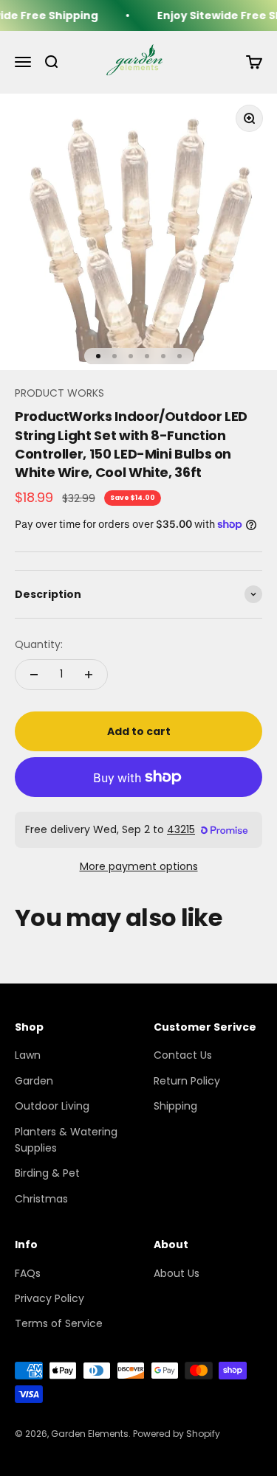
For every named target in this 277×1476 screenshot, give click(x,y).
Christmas (41, 1198)
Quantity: (39, 644)
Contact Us (183, 1055)
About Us (176, 1273)
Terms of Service (59, 1323)
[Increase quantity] (88, 674)
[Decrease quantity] (34, 674)
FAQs (28, 1273)
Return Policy (187, 1080)
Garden (34, 1080)
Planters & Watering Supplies (66, 1139)
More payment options (139, 866)
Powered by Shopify (176, 1433)
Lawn (28, 1055)
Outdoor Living (52, 1106)
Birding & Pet (47, 1173)
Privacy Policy (49, 1298)
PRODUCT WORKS (59, 393)
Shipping (175, 1106)
